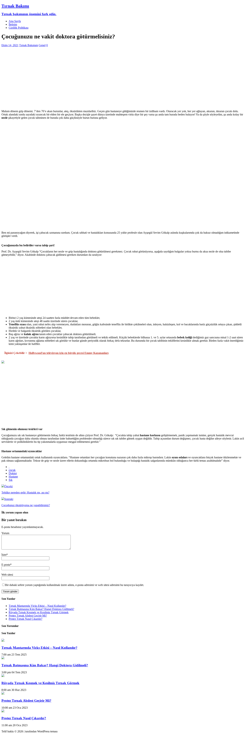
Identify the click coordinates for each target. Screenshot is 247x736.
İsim (3, 554)
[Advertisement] (109, 81)
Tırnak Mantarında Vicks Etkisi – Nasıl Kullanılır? (37, 605)
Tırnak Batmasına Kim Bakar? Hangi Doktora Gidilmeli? (41, 609)
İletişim (13, 24)
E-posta (5, 564)
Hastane (13, 476)
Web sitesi (7, 574)
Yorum (5, 533)
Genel (42, 45)
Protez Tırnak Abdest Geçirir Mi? (28, 615)
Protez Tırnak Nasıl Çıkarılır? (25, 618)
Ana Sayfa (15, 21)
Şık (10, 479)
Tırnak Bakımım (28, 45)
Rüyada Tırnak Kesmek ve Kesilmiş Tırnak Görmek (39, 612)
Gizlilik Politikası (18, 27)
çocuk (12, 470)
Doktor (13, 473)
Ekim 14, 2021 (9, 45)
